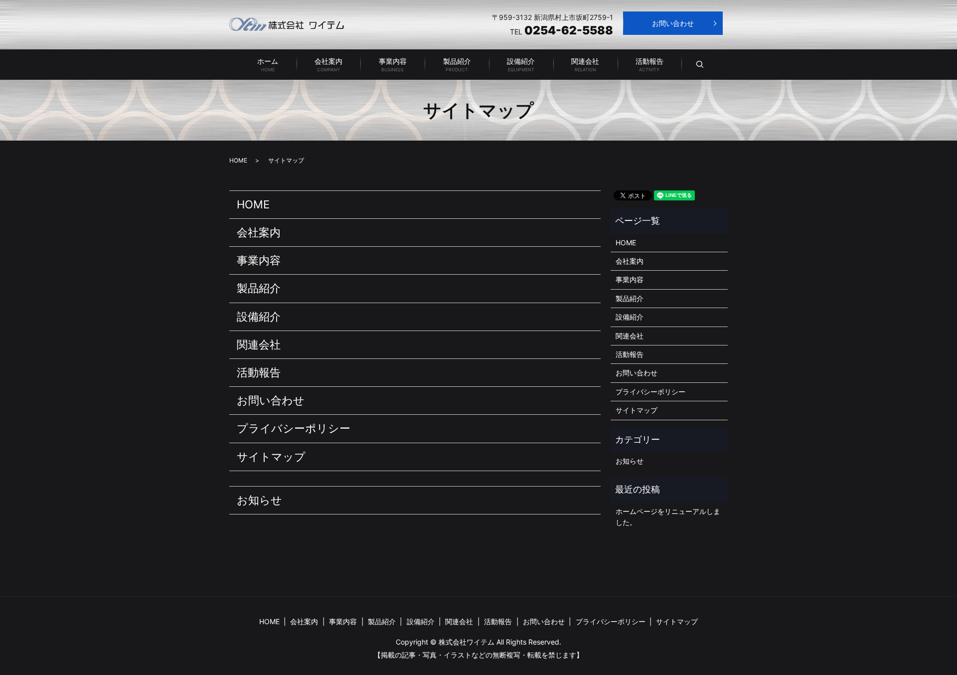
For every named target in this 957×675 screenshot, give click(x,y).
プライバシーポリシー (293, 428)
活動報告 (649, 64)
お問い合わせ (673, 23)
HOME (238, 160)
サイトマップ (271, 456)
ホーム (267, 64)
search (709, 64)
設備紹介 (521, 64)
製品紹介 (457, 64)
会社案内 (328, 64)
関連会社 (585, 64)
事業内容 (393, 64)
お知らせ (259, 500)
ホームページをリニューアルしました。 (668, 516)
